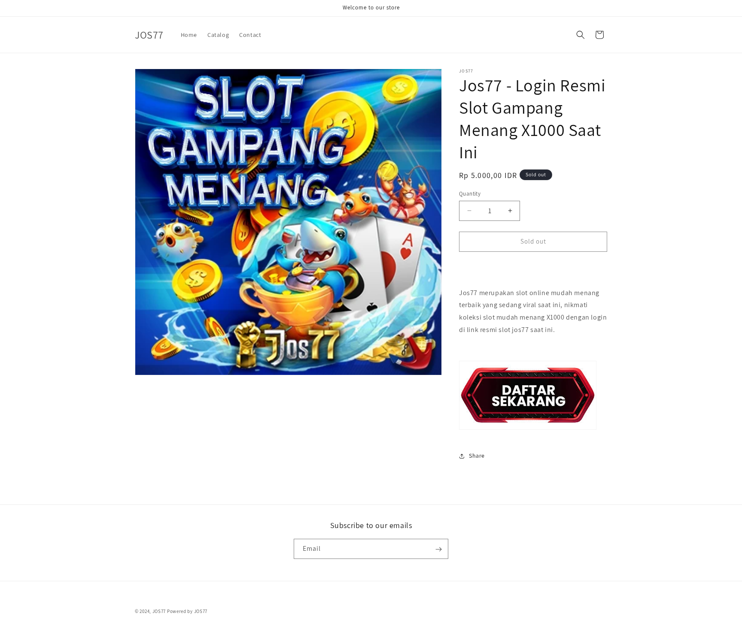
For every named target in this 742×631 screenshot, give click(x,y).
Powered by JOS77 (187, 611)
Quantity (469, 193)
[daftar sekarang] (527, 429)
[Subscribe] (438, 549)
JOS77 (159, 611)
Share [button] (477, 455)
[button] (580, 34)
